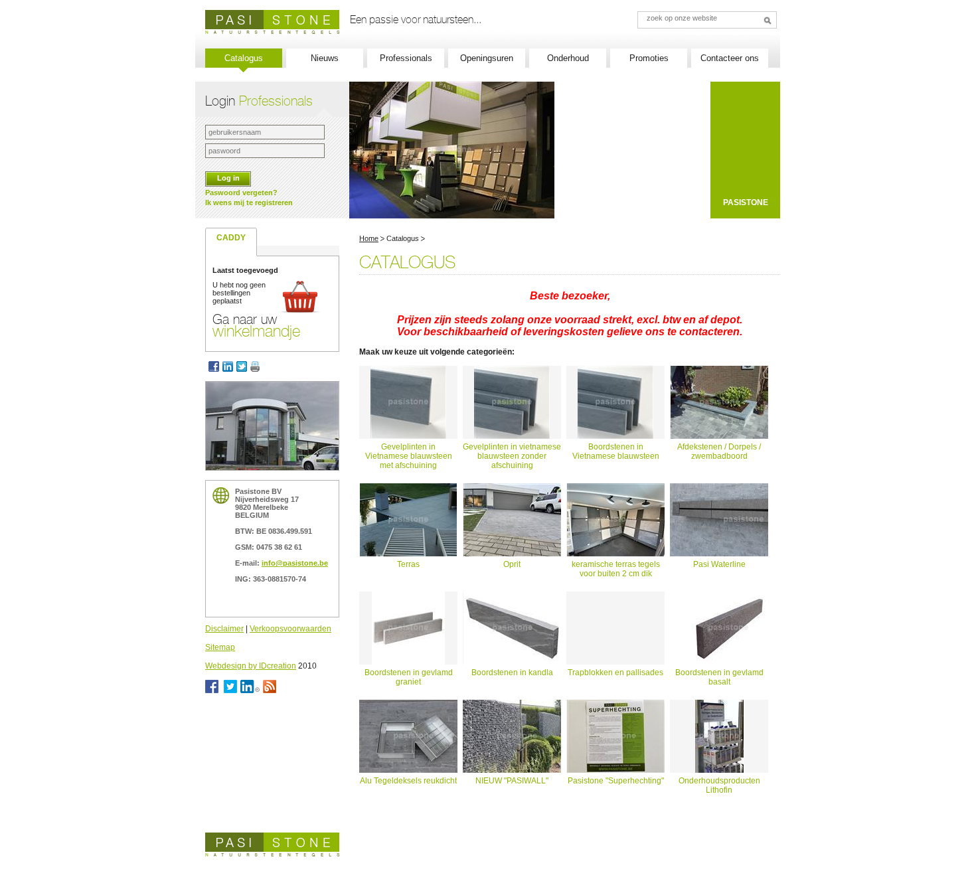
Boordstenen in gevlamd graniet (409, 677)
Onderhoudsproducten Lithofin (719, 785)
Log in (228, 178)
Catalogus (243, 58)
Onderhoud (568, 58)
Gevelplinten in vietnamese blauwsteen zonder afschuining (512, 456)
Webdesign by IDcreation (250, 666)
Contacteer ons (729, 58)
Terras (408, 564)
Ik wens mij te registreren (249, 202)
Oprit (512, 564)
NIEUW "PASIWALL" (511, 780)
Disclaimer (224, 628)
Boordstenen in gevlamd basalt (719, 677)
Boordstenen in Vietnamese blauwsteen (615, 451)
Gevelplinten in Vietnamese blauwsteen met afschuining (408, 456)
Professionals (406, 58)
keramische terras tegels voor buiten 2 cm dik (616, 569)
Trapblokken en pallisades (615, 672)
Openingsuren (486, 58)
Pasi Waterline (719, 564)
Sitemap (220, 647)
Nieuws (325, 58)
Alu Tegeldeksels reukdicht (408, 780)
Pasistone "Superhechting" (616, 780)
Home (368, 238)
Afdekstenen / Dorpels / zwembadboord (719, 451)
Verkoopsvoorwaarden (290, 628)
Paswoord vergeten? (241, 193)
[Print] (256, 366)
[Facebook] (213, 366)
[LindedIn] (229, 366)
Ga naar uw (256, 325)
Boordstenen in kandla (512, 672)
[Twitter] (243, 366)
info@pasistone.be (295, 563)
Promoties (649, 58)
